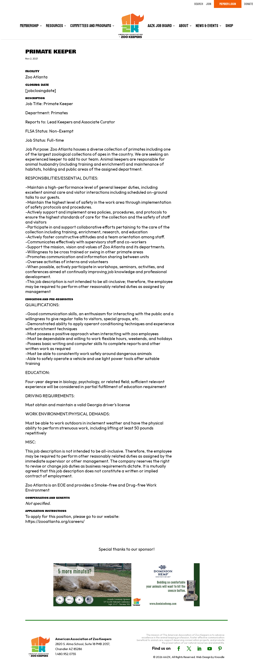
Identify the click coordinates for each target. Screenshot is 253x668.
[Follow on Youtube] (209, 648)
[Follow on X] (189, 648)
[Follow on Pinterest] (219, 648)
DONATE (248, 4)
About (183, 25)
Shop (229, 25)
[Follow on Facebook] (178, 648)
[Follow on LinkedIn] (199, 648)
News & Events (207, 25)
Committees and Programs (90, 25)
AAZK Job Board (160, 25)
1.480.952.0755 (65, 654)
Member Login (227, 4)
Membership (29, 25)
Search (198, 4)
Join (208, 4)
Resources (54, 25)
